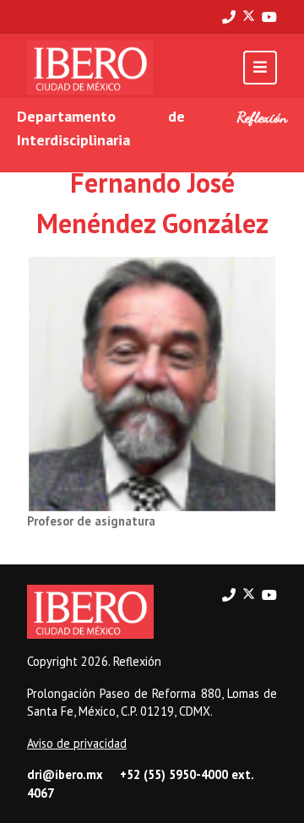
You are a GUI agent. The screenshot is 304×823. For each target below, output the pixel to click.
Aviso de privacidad (77, 743)
